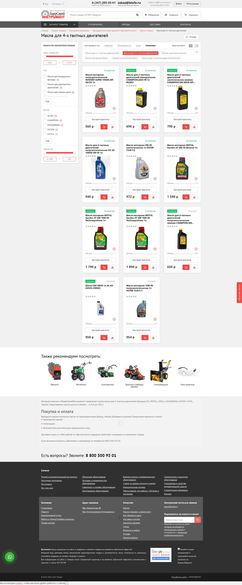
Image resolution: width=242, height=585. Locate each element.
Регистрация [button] (193, 3)
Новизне (108, 45)
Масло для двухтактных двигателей (59, 86)
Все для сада (47, 488)
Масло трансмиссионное (174, 53)
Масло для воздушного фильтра (58, 78)
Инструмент (46, 484)
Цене (138, 45)
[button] (191, 37)
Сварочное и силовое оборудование (98, 487)
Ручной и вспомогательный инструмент (59, 477)
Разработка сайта (179, 577)
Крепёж (167, 494)
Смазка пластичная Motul (124, 58)
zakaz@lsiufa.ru (129, 3)
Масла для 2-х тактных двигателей (102, 53)
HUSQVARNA (55, 124)
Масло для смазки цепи (60, 92)
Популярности (124, 45)
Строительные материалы (176, 490)
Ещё (47, 101)
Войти (179, 3)
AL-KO (52, 115)
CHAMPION (54, 120)
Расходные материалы (51, 480)
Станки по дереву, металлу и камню (139, 483)
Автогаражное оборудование (95, 491)
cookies (19, 583)
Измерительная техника (134, 487)
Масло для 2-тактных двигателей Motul (161, 58)
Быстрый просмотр (100, 119)
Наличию (150, 45)
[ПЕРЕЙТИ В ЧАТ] (10, 557)
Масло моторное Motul (96, 58)
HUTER (52, 129)
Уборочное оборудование (94, 477)
